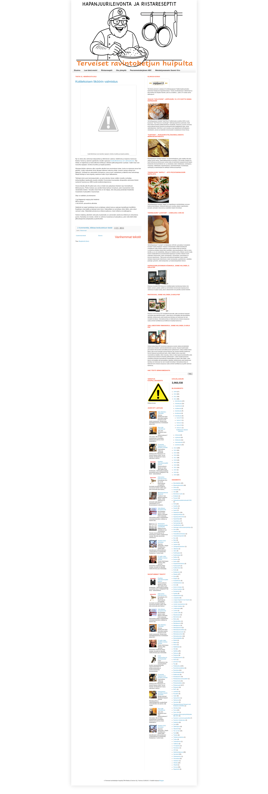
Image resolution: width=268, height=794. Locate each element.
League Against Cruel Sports (181, 600)
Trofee (175, 739)
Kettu (174, 570)
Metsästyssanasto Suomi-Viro (167, 70)
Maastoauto (176, 615)
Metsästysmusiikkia (178, 629)
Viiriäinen (176, 760)
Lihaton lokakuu (177, 606)
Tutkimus (175, 743)
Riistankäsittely (177, 683)
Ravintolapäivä (177, 672)
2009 (175, 391)
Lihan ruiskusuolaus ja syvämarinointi (162, 657)
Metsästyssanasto (178, 632)
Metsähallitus (177, 621)
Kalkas (175, 557)
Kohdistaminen (177, 583)
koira (174, 585)
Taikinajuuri (176, 726)
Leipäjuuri (176, 602)
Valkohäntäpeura (178, 752)
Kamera (175, 559)
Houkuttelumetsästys (179, 534)
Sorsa (175, 710)
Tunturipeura (177, 741)
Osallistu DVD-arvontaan (162, 541)
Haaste (175, 508)
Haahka (175, 506)
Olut (174, 649)
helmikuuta (178, 403)
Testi (174, 733)
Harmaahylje (177, 523)
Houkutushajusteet (178, 536)
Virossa (175, 767)
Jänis (174, 551)
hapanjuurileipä (177, 514)
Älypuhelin (176, 769)
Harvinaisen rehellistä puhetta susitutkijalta (163, 525)
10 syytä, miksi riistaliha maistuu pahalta (162, 558)
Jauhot (175, 542)
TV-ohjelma (176, 746)
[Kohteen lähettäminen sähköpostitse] (115, 228)
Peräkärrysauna (177, 657)
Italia (174, 540)
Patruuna (176, 653)
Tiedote (175, 735)
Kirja (174, 576)
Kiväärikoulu (176, 580)
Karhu (175, 561)
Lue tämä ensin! (90, 70)
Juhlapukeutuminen (179, 546)
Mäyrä (175, 642)
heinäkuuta (178, 416)
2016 (175, 455)
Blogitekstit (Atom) (84, 241)
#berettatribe (177, 483)
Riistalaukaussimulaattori (180, 678)
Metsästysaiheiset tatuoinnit (163, 493)
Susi (174, 724)
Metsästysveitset (178, 634)
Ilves (174, 538)
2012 (175, 399)
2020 (175, 465)
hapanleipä (176, 519)
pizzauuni (176, 661)
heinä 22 (179, 423)
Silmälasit (176, 708)
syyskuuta (178, 437)
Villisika (175, 763)
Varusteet (176, 754)
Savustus (176, 702)
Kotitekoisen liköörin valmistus (96, 81)
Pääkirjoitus (176, 666)
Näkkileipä (176, 647)
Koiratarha (176, 591)
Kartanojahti (176, 566)
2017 (175, 457)
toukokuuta (178, 411)
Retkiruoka (176, 674)
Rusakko (175, 693)
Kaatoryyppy (176, 555)
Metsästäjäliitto (177, 638)
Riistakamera (177, 676)
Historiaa (175, 531)
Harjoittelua (176, 521)
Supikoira (176, 722)
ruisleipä (175, 691)
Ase (174, 491)
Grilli (174, 504)
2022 (175, 470)
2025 (175, 475)
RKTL (175, 689)
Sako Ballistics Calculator (162, 412)
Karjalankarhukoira (178, 563)
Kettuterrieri (176, 572)
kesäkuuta (178, 413)
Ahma (175, 487)
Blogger (161, 780)
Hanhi (175, 510)
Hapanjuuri (176, 512)
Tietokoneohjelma (178, 737)
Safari (175, 696)
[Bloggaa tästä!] (117, 228)
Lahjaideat (176, 598)
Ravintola (176, 670)
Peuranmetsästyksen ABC (140, 70)
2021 (175, 467)
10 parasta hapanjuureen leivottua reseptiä (163, 446)
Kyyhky (175, 593)
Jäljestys (175, 548)
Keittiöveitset (177, 568)
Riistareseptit (106, 70)
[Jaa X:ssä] (119, 228)
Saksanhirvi (176, 698)
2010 (175, 394)
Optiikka (175, 651)
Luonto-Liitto (176, 612)
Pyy (174, 664)
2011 (175, 396)
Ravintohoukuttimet (178, 668)
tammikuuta (178, 401)
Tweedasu (176, 748)
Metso (175, 619)
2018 (175, 460)
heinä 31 (179, 427)
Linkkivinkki (176, 608)
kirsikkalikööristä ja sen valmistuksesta (122, 161)
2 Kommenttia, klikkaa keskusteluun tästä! (95, 228)
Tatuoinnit (176, 728)
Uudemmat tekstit (81, 235)
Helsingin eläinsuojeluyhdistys (182, 527)
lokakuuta (178, 440)
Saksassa (176, 700)
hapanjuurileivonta (178, 516)
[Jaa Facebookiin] (121, 228)
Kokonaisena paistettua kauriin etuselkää (163, 693)
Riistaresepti (83, 230)
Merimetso (176, 617)
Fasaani (175, 498)
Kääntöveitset (177, 595)
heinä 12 (179, 420)
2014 (175, 450)
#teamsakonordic (178, 485)
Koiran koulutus (177, 589)
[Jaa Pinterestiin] (123, 228)
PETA (175, 659)
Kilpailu (175, 574)
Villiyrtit (175, 765)
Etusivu (77, 70)
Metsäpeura (176, 625)
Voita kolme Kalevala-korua (162, 477)
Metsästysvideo (177, 636)
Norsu (175, 644)
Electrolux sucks (178, 494)
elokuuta (177, 435)
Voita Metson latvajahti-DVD (162, 509)
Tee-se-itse (176, 731)
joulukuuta (178, 445)
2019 (175, 462)
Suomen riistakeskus (179, 720)
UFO (174, 750)
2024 (175, 472)
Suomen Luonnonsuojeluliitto (181, 718)
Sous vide (176, 712)
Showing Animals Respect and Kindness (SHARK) (182, 705)
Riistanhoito (176, 681)
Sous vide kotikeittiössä (161, 428)
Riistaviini (176, 687)
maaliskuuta (178, 406)
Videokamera (177, 756)
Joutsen (175, 544)
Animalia (175, 489)
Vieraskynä (176, 758)
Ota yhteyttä (121, 70)
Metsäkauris (176, 623)
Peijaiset (175, 655)
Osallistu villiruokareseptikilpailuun (163, 463)
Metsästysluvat (177, 627)
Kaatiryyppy (176, 553)
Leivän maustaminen (179, 604)
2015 (175, 453)
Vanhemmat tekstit (128, 237)
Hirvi (174, 529)
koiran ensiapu (177, 587)
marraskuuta (179, 442)
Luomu (175, 610)
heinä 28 (179, 425)
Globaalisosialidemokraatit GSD (182, 500)
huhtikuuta (178, 408)
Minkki (175, 640)
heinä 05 (179, 418)
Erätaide (175, 496)
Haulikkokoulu (177, 525)
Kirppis (175, 578)
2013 (175, 448)
